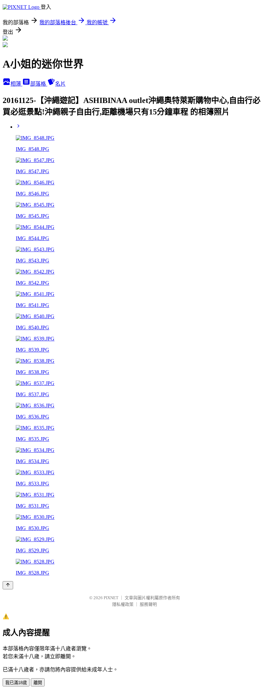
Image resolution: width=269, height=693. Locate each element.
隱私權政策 (123, 604)
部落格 (38, 84)
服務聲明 (148, 604)
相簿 (16, 84)
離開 (37, 682)
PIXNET (111, 597)
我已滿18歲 (16, 682)
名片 (60, 84)
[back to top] (8, 585)
